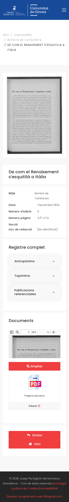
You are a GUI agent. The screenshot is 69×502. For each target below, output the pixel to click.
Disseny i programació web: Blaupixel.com (34, 496)
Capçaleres (23, 35)
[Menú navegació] (64, 10)
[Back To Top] (58, 491)
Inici (6, 35)
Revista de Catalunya (24, 40)
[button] (34, 261)
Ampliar (36, 366)
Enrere (36, 435)
